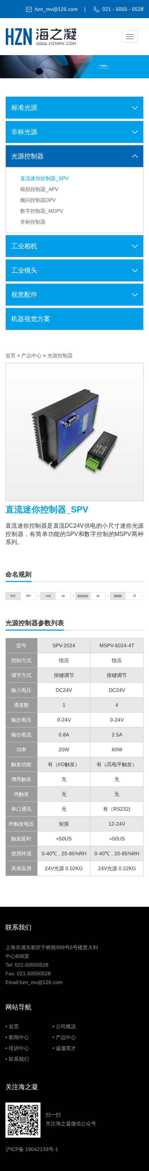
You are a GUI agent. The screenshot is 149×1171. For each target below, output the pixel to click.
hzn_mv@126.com (56, 9)
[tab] (74, 108)
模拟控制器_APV (39, 189)
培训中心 (19, 1048)
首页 (10, 355)
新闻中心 (19, 1037)
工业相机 (24, 246)
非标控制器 (33, 222)
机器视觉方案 (30, 319)
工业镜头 (24, 270)
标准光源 (24, 107)
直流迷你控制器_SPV (44, 178)
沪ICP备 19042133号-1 (31, 1149)
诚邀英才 (66, 1048)
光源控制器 (27, 156)
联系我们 (19, 1059)
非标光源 (24, 132)
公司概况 (66, 1026)
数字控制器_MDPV (41, 211)
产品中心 (31, 355)
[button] (135, 108)
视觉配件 (24, 294)
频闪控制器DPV (38, 200)
